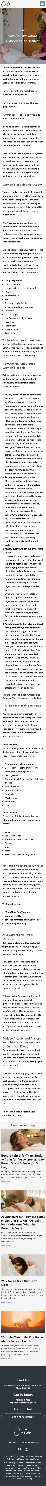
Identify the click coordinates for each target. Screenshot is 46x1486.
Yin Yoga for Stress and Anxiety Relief (23, 919)
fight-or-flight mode (17, 563)
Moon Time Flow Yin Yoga (17, 912)
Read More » (6, 1182)
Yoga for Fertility (13, 915)
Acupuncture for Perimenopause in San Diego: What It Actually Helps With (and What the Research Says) (23, 1222)
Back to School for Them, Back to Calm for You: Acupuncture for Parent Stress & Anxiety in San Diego (23, 1161)
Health (23, 30)
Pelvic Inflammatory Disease (25, 514)
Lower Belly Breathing (15, 923)
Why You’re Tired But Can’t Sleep (19, 1282)
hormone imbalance (17, 420)
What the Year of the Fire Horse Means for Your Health (22, 1339)
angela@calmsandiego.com (23, 1402)
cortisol (10, 432)
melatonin (27, 462)
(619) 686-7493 (23, 1399)
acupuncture (13, 942)
